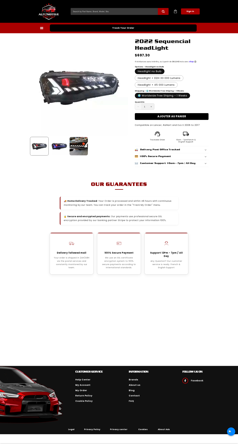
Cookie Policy (84, 401)
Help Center (83, 379)
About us (134, 385)
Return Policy (83, 395)
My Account (83, 385)
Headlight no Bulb (150, 71)
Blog (132, 390)
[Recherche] (163, 11)
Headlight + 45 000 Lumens (156, 85)
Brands (133, 379)
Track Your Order (123, 28)
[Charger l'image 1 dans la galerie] (39, 146)
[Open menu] (41, 28)
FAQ (131, 401)
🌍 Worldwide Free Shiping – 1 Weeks (162, 95)
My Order (81, 390)
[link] (71, 429)
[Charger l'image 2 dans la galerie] (59, 146)
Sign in (190, 11)
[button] (175, 11)
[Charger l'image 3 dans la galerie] (79, 146)
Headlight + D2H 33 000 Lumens (159, 78)
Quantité (139, 102)
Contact (134, 395)
